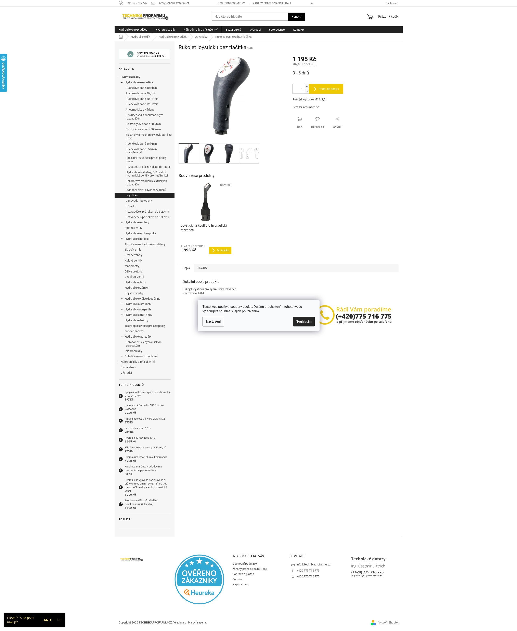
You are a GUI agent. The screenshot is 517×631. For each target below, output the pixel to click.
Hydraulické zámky (136, 287)
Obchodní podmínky (231, 3)
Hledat (297, 16)
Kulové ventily (133, 260)
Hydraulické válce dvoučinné (142, 298)
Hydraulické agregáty (138, 336)
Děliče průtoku (134, 271)
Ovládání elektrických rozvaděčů (146, 190)
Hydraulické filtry (135, 282)
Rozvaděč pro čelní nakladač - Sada (148, 166)
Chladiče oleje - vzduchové (141, 356)
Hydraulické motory (137, 222)
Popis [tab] (186, 268)
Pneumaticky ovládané (140, 109)
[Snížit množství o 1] (307, 91)
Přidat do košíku (329, 88)
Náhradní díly (134, 351)
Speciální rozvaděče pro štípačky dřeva (146, 159)
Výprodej (126, 372)
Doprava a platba (243, 574)
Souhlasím (304, 321)
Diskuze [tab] (203, 268)
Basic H (130, 206)
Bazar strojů (128, 367)
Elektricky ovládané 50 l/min (143, 124)
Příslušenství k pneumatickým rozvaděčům (144, 116)
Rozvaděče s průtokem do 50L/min (148, 211)
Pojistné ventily (134, 293)
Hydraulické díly (130, 77)
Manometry (132, 266)
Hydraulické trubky (136, 320)
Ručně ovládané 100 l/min (142, 98)
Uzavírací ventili (134, 276)
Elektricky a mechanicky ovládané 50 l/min (149, 136)
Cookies (237, 579)
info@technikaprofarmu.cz (314, 564)
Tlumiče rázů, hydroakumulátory (145, 244)
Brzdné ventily (133, 255)
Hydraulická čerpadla (138, 309)
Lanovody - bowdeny (139, 200)
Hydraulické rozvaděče (139, 82)
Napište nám (240, 584)
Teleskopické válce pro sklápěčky (145, 325)
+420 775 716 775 (308, 570)
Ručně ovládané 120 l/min (142, 104)
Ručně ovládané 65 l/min (141, 143)
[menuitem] (133, 29)
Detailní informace (304, 107)
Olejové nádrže (134, 331)
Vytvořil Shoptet (388, 622)
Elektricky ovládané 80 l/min (143, 129)
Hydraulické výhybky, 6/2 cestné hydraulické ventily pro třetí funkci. (147, 174)
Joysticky (132, 195)
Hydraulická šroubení (138, 304)
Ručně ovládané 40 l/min (141, 87)
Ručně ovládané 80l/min (141, 93)
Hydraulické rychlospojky (140, 233)
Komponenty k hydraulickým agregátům (143, 343)
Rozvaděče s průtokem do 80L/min (148, 217)
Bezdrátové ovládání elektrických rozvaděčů (146, 182)
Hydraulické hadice (136, 238)
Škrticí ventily (133, 249)
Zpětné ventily (133, 227)
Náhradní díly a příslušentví (138, 361)
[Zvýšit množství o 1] (307, 86)
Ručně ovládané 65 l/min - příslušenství (142, 151)
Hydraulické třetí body (138, 315)
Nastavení (213, 321)
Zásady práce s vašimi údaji (272, 3)
